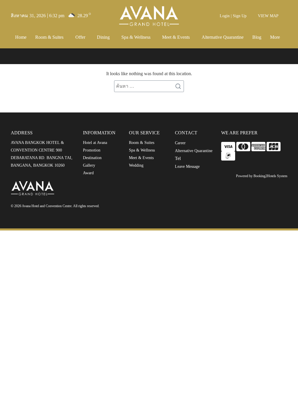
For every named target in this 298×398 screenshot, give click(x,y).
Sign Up (239, 16)
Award (88, 173)
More (275, 37)
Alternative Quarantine (223, 37)
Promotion (91, 150)
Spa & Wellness (135, 37)
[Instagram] (136, 207)
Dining (103, 37)
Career (180, 143)
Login (225, 16)
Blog (256, 37)
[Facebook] (124, 207)
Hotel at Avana (95, 142)
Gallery (89, 165)
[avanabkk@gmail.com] (112, 207)
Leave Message (187, 166)
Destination (92, 158)
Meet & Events (176, 37)
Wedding (136, 165)
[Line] (146, 207)
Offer (80, 37)
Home (20, 37)
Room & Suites (49, 37)
